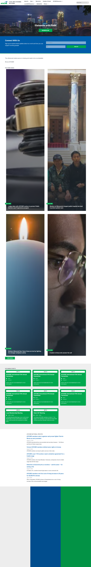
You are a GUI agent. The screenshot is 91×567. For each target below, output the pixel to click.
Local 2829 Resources (29, 3)
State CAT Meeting (39, 413)
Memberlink (39, 3)
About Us (26, 1)
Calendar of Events (47, 1)
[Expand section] (33, 1)
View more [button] (10, 358)
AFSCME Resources (57, 1)
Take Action (38, 1)
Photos (45, 3)
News (31, 1)
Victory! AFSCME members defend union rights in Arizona (44, 447)
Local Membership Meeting (14, 413)
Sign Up (76, 46)
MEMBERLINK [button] (45, 30)
